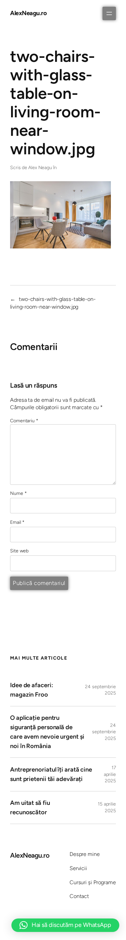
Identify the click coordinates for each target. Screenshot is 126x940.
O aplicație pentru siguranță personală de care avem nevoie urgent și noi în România (47, 732)
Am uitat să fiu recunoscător (30, 807)
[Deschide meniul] (109, 13)
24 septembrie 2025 (104, 731)
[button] (65, 925)
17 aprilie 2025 (110, 774)
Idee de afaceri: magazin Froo (31, 689)
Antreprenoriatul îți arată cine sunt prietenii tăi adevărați (51, 774)
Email (17, 522)
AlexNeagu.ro (28, 13)
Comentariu (24, 421)
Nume (18, 493)
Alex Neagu (40, 167)
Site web (19, 551)
